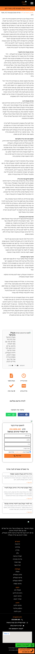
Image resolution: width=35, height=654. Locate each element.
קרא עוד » (29, 482)
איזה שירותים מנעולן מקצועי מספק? (21, 474)
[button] (32, 3)
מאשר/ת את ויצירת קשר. (18, 452)
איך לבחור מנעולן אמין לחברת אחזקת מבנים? (18, 504)
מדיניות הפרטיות (19, 452)
